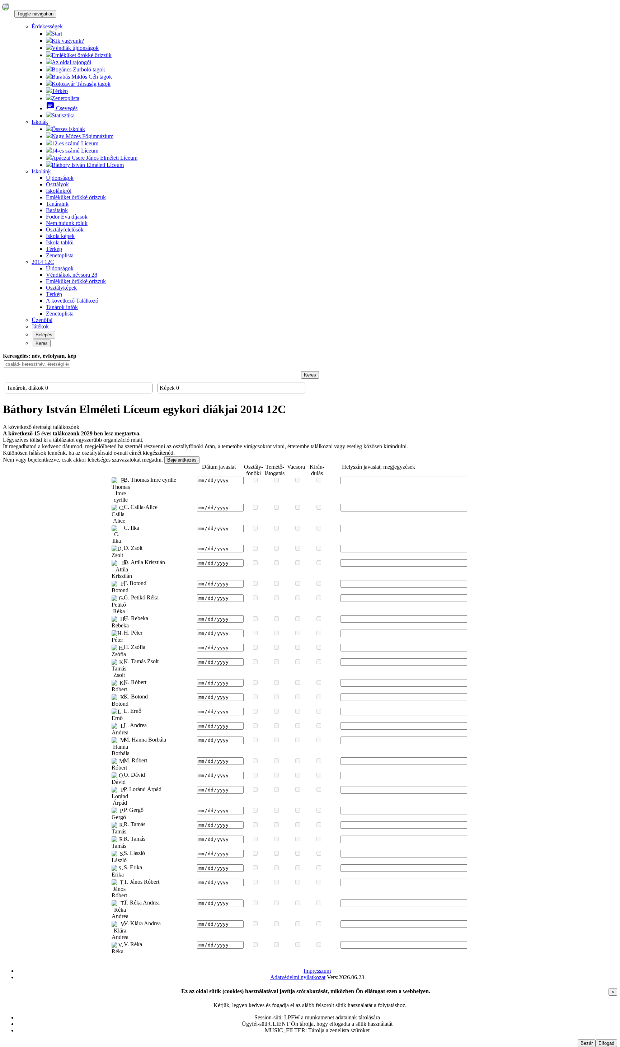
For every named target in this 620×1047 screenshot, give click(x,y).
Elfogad (606, 1043)
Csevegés (62, 108)
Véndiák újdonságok (75, 48)
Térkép (60, 91)
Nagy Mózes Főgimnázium (82, 136)
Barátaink (57, 210)
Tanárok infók (62, 307)
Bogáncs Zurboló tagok (78, 69)
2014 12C (43, 262)
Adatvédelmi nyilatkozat (297, 977)
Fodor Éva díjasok (67, 217)
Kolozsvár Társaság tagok (81, 84)
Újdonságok (60, 178)
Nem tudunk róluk (67, 223)
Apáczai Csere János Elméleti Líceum (94, 158)
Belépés (44, 334)
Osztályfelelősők (65, 229)
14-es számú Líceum (75, 151)
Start (57, 34)
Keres (42, 343)
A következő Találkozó (72, 301)
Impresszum (317, 971)
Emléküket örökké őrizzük (82, 55)
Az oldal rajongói (71, 62)
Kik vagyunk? (68, 41)
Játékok (40, 326)
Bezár (587, 1043)
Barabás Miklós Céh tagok (82, 77)
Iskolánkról (58, 191)
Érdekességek (47, 26)
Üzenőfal (42, 320)
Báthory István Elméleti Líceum (88, 165)
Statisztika (63, 115)
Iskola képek (60, 236)
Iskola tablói (60, 242)
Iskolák (40, 122)
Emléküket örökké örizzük (76, 281)
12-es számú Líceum (75, 143)
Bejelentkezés (182, 460)
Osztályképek (61, 288)
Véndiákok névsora (71, 275)
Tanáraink (57, 204)
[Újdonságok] (5, 7)
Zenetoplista (65, 98)
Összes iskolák (68, 129)
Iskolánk (41, 171)
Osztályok (57, 184)
